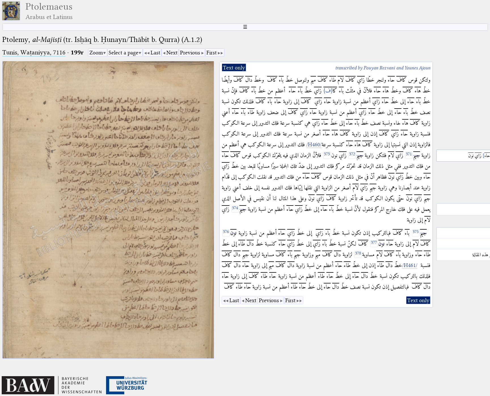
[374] (235, 209)
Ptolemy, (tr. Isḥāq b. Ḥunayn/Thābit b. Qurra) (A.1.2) (102, 39)
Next (172, 52)
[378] (357, 254)
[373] (327, 155)
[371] (408, 155)
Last (155, 52)
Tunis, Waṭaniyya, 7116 (34, 52)
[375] (415, 233)
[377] (374, 243)
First (211, 52)
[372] (352, 155)
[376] (226, 233)
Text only (234, 67)
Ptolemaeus (49, 11)
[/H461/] (409, 265)
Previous (190, 52)
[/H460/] (314, 144)
